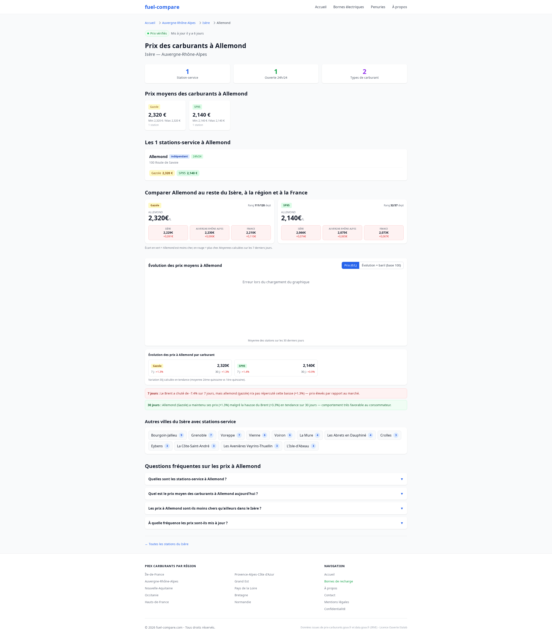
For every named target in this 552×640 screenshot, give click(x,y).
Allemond (224, 23)
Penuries (378, 7)
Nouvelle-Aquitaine (159, 588)
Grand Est (242, 581)
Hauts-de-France (157, 602)
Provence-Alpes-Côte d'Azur (254, 574)
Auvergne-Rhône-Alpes (179, 23)
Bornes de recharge (338, 581)
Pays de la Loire (246, 588)
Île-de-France (154, 574)
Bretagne (241, 595)
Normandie (243, 602)
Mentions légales (336, 602)
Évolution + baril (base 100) (381, 265)
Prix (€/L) (350, 265)
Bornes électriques (348, 7)
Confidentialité (334, 609)
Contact (329, 595)
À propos (399, 7)
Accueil (320, 7)
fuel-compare (162, 6)
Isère (206, 23)
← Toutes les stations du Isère (166, 544)
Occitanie (151, 595)
